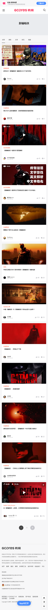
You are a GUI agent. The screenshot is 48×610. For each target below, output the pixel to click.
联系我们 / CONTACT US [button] (9, 596)
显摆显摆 (6, 68)
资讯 (4, 267)
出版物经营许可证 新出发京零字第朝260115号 (13, 588)
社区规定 (4, 598)
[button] (24, 492)
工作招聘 (11, 598)
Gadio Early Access (9, 505)
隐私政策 (35, 596)
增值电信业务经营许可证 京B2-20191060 (12, 575)
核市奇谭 (30, 566)
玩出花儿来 (6, 307)
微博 (7, 566)
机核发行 (37, 566)
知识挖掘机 (6, 148)
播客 (16, 566)
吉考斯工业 (22, 566)
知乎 (3, 566)
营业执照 (4, 572)
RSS (43, 566)
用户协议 (28, 596)
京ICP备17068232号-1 (7, 578)
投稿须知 (21, 596)
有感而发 (6, 108)
